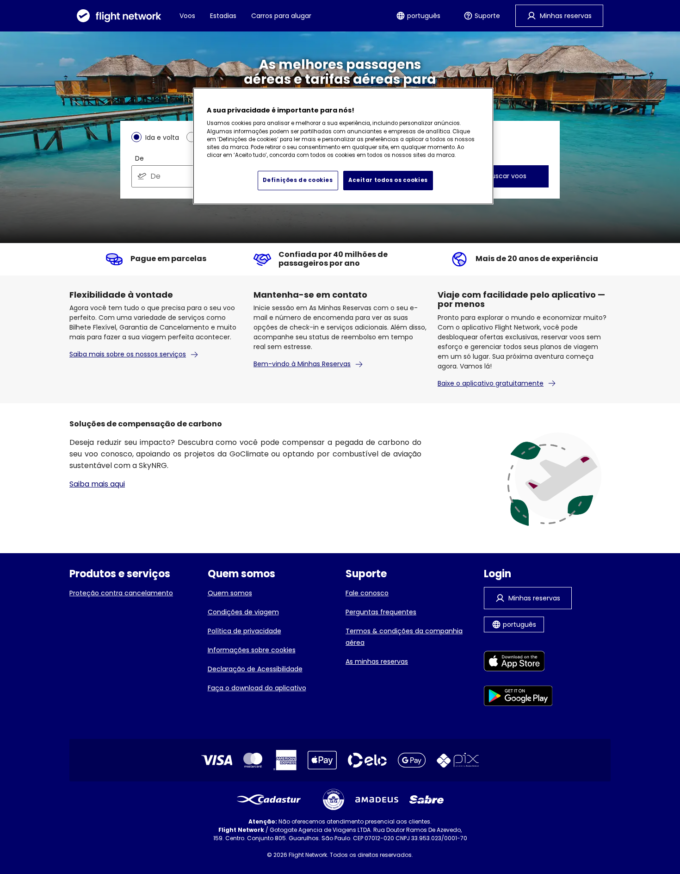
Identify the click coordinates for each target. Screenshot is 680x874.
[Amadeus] (376, 800)
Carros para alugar (281, 15)
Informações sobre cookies (252, 650)
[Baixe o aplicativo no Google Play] (518, 697)
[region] (343, 146)
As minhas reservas (377, 661)
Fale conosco (367, 593)
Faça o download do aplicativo (257, 688)
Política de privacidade (244, 631)
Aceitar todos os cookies (388, 180)
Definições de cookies (298, 180)
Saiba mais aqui (97, 484)
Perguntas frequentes (381, 612)
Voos (187, 15)
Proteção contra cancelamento (121, 593)
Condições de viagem (243, 612)
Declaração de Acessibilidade (255, 669)
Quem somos (230, 593)
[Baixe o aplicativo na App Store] (518, 662)
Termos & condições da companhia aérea (404, 636)
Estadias (223, 15)
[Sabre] (426, 799)
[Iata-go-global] (333, 799)
